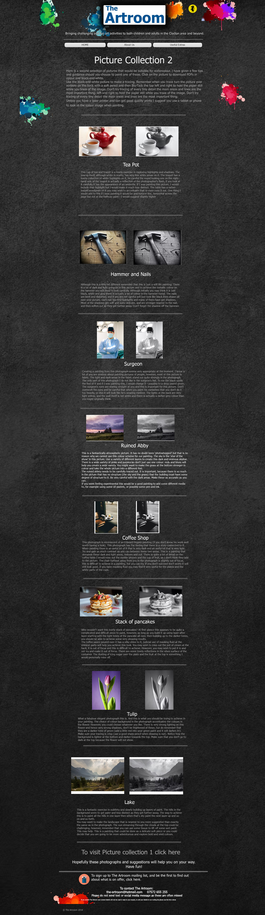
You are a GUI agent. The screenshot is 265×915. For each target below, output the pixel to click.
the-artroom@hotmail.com (124, 892)
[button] (203, 19)
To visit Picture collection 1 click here (130, 853)
